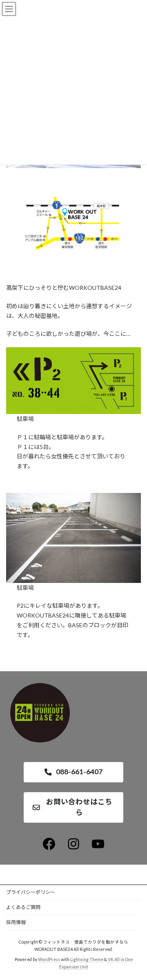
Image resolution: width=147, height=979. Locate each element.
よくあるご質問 (23, 907)
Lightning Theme (86, 959)
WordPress (49, 959)
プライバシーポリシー (30, 892)
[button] (73, 772)
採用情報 (16, 922)
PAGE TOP (135, 941)
